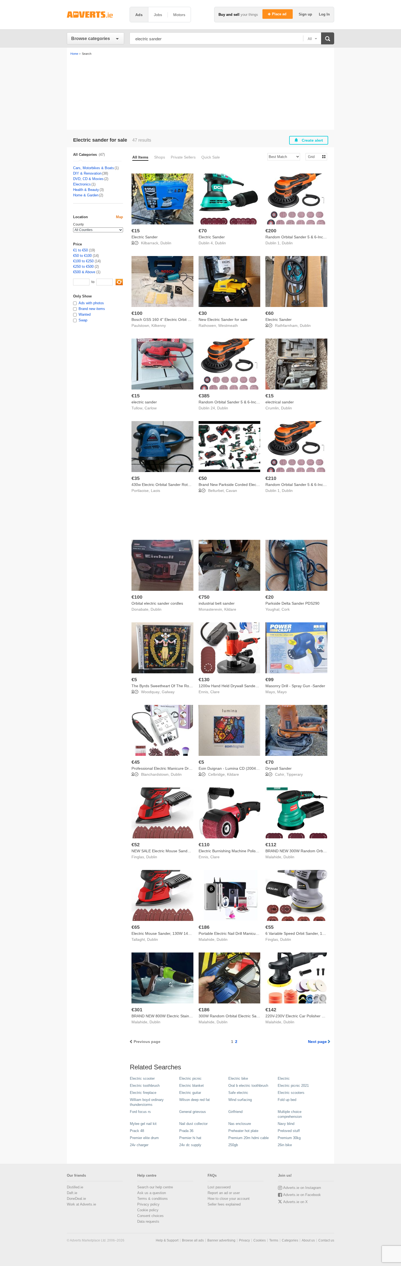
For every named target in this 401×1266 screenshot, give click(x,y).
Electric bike (238, 1078)
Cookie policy (147, 1210)
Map (119, 217)
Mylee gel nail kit (143, 1124)
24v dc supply (190, 1145)
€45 (135, 762)
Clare (215, 692)
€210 (270, 478)
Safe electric (238, 1093)
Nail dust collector (193, 1124)
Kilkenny (158, 325)
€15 (135, 230)
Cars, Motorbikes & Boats (93, 168)
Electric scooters (291, 1093)
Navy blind (286, 1124)
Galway (168, 692)
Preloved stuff (289, 1131)
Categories (290, 1240)
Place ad (280, 14)
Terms (273, 1240)
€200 (270, 230)
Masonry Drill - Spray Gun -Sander (295, 686)
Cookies (259, 1240)
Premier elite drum (144, 1138)
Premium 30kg (289, 1138)
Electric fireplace (143, 1093)
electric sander (144, 402)
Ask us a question (151, 1193)
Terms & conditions (152, 1199)
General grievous (192, 1112)
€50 (203, 478)
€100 (136, 313)
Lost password (219, 1187)
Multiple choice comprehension (290, 1114)
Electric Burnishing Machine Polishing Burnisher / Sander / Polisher (256, 851)
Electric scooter (142, 1078)
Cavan (231, 490)
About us (308, 1240)
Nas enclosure (239, 1124)
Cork (286, 609)
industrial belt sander (217, 603)
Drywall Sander (278, 768)
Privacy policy (148, 1204)
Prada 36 (186, 1131)
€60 (269, 313)
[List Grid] (314, 156)
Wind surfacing (240, 1100)
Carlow (151, 408)
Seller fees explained (224, 1204)
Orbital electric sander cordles (157, 603)
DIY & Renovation (87, 173)
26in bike (285, 1145)
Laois (155, 490)
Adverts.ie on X (295, 1202)
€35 (135, 478)
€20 (269, 597)
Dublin (165, 243)
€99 (269, 679)
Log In (324, 14)
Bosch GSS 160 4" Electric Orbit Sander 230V (170, 319)
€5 (134, 679)
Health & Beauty (86, 190)
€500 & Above (84, 272)
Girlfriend (235, 1112)
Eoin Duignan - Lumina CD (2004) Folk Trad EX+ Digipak (248, 768)
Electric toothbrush (145, 1086)
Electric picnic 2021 (293, 1086)
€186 (204, 927)
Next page (317, 1041)
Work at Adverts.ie (81, 1204)
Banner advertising (221, 1240)
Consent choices (150, 1216)
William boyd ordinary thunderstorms (147, 1102)
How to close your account (229, 1199)
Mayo (282, 692)
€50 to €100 (82, 256)
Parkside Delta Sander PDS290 (292, 603)
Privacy (244, 1240)
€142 (270, 1009)
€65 (135, 927)
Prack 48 (137, 1131)
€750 (204, 597)
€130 (204, 679)
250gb (233, 1145)
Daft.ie (72, 1193)
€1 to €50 (80, 250)
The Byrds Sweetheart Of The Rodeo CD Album (172, 686)
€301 (136, 1009)
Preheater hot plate (243, 1131)
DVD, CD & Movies (88, 179)
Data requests (148, 1221)
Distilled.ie (75, 1187)
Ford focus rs (140, 1112)
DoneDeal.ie (76, 1199)
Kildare (230, 609)
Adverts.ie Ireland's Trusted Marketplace (95, 14)
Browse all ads (193, 1240)
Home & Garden (85, 195)
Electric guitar (190, 1093)
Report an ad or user (224, 1193)
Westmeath (228, 325)
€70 (203, 230)
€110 (204, 844)
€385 (204, 395)
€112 (270, 844)
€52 (135, 844)
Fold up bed (287, 1100)
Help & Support (167, 1240)
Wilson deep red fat (194, 1100)
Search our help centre (155, 1187)
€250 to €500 (83, 266)
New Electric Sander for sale (223, 319)
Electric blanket (191, 1086)
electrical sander (279, 402)
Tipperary (294, 774)
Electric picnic (190, 1078)
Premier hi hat (190, 1138)
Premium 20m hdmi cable (248, 1138)
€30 (203, 313)
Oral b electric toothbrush (248, 1086)
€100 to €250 (83, 261)
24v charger (139, 1145)
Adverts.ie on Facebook (302, 1195)
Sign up (306, 14)
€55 (269, 927)
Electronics (82, 184)
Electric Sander (144, 237)
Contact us (326, 1240)
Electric (284, 1078)
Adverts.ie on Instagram (302, 1188)
